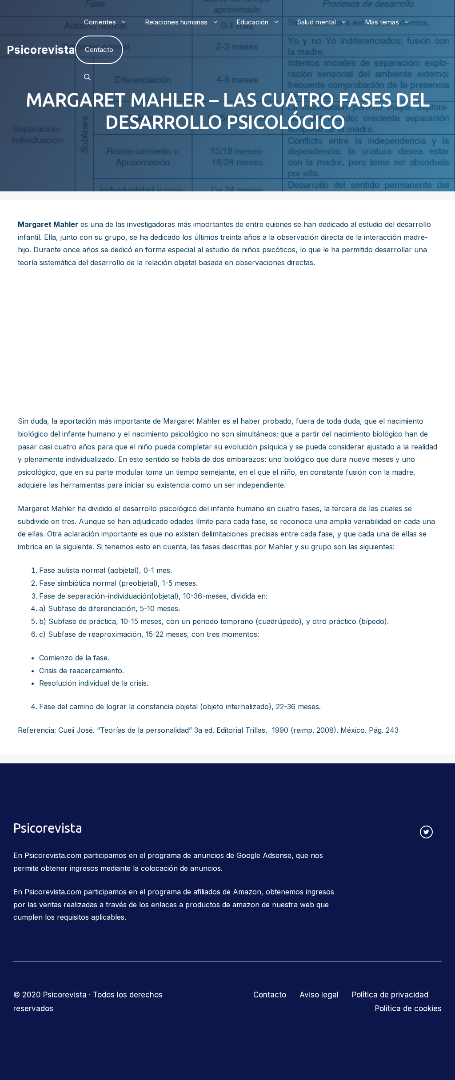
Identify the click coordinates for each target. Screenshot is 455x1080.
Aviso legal (319, 994)
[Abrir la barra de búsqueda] (87, 77)
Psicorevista (41, 49)
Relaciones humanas (176, 22)
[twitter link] (426, 832)
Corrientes (100, 22)
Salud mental (316, 22)
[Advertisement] (227, 342)
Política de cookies (408, 1008)
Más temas (382, 22)
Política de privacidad (390, 994)
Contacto (99, 49)
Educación (252, 22)
